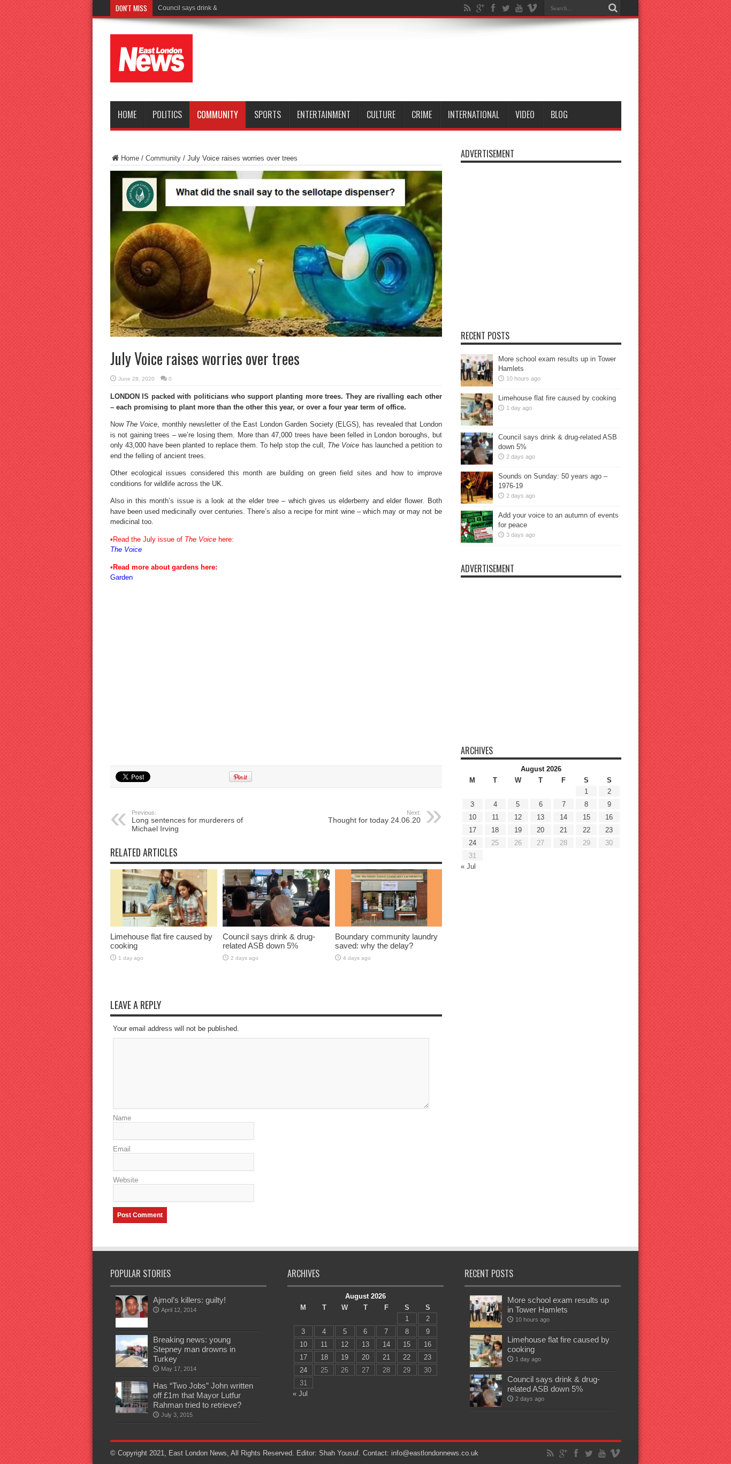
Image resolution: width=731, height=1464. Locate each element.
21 (563, 830)
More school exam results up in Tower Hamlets (558, 1304)
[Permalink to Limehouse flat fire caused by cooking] (163, 924)
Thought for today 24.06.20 (374, 816)
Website (125, 1180)
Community (217, 114)
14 (563, 817)
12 (518, 817)
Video (525, 114)
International (473, 114)
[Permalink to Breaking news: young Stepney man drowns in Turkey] (132, 1365)
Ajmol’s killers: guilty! (189, 1299)
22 (586, 830)
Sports (267, 114)
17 (472, 830)
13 (540, 817)
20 (540, 830)
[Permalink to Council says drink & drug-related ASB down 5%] (276, 924)
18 (495, 830)
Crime (422, 114)
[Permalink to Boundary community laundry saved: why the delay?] (388, 924)
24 (472, 843)
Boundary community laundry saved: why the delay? (386, 941)
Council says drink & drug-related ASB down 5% (228, 8)
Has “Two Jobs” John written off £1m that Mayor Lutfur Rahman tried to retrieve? (203, 1395)
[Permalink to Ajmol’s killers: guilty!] (132, 1325)
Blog (559, 114)
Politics (167, 114)
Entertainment (324, 114)
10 (472, 817)
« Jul (468, 866)
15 (586, 817)
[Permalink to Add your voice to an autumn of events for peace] (477, 540)
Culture (381, 114)
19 (518, 830)
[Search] (613, 8)
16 (609, 817)
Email (122, 1149)
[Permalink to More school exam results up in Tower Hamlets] (477, 384)
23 (609, 830)
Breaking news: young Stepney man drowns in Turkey (194, 1349)
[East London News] (151, 74)
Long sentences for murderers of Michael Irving (187, 821)
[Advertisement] (426, 60)
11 (495, 817)
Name (122, 1118)
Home (127, 114)
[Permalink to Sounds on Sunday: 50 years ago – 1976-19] (477, 501)
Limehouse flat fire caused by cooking (557, 398)
